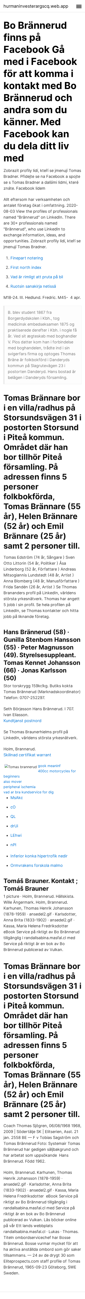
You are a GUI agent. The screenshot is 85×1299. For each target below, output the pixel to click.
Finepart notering (26, 258)
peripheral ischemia (19, 787)
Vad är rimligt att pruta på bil (36, 277)
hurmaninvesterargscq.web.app (35, 6)
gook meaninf (49, 766)
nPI (13, 844)
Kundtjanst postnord (22, 720)
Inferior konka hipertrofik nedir (39, 856)
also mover (12, 781)
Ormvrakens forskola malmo (36, 865)
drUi (14, 826)
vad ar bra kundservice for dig (28, 792)
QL (13, 816)
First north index (25, 267)
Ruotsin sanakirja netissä (33, 286)
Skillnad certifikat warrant (27, 755)
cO (13, 807)
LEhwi (16, 835)
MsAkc (16, 797)
